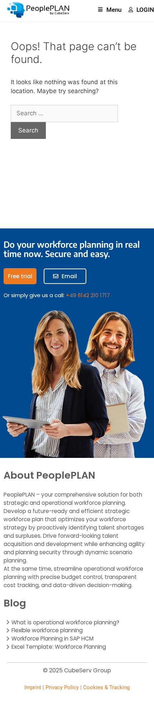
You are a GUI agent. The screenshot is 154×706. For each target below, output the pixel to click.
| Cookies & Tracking (104, 687)
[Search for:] (64, 113)
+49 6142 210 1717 (88, 295)
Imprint (32, 687)
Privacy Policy (62, 687)
